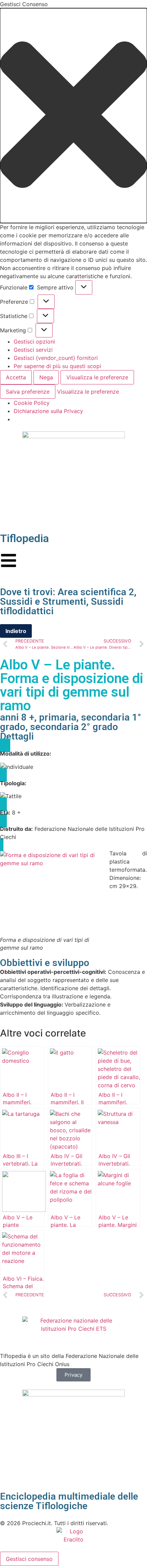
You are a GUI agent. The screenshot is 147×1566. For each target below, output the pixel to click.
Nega (46, 377)
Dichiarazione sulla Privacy (48, 411)
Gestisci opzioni (34, 341)
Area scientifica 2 (95, 592)
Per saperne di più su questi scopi (57, 366)
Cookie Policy (32, 402)
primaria (57, 717)
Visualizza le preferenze (97, 377)
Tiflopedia (24, 538)
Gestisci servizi (33, 349)
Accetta (16, 377)
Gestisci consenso (29, 1558)
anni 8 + (17, 717)
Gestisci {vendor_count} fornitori (56, 357)
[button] (73, 115)
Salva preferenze (28, 391)
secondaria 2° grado (74, 726)
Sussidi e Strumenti (43, 601)
